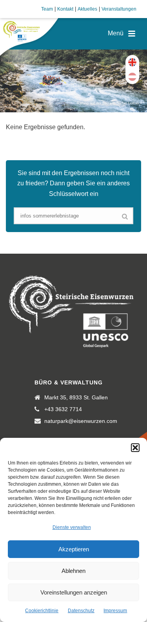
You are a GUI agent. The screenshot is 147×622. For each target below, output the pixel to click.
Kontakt (65, 9)
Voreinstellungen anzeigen (73, 592)
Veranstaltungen (119, 9)
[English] (132, 62)
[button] (135, 448)
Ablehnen (73, 570)
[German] (132, 76)
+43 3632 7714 (63, 409)
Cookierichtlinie (41, 610)
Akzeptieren (73, 549)
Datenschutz (81, 610)
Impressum (115, 610)
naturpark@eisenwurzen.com (80, 421)
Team (47, 9)
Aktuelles (87, 9)
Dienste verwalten (72, 527)
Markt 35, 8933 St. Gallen (76, 397)
